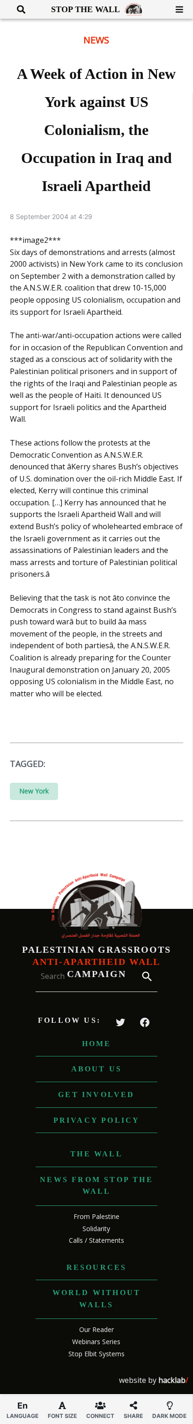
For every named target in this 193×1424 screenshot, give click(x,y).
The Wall (96, 1154)
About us (96, 1069)
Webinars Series (96, 1341)
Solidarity (96, 1228)
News (96, 40)
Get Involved (96, 1094)
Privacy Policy (96, 1120)
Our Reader (96, 1329)
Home (96, 1044)
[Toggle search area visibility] (17, 9)
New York (34, 790)
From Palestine (96, 1216)
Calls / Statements (96, 1240)
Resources (97, 1267)
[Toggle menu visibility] (176, 9)
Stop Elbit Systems (96, 1353)
